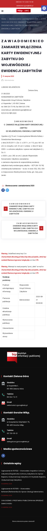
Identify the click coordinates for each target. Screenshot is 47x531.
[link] (44, 8)
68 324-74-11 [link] (12, 397)
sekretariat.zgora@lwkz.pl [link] (24, 6)
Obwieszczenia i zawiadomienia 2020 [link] (19, 186)
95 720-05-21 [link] (12, 433)
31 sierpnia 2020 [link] (8, 76)
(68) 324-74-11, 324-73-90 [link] (24, 2)
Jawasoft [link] (31, 521)
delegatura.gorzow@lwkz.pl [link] (18, 441)
